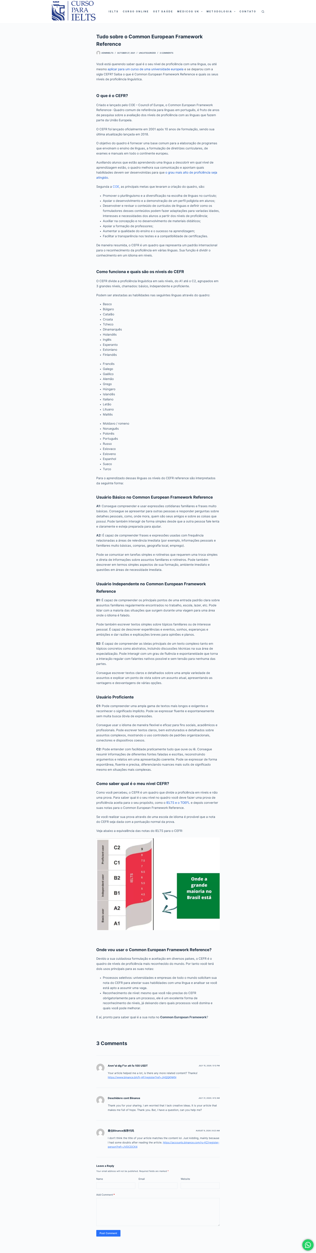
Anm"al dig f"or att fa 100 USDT (128, 1065)
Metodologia (219, 11)
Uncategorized (147, 53)
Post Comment (108, 1233)
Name (99, 1178)
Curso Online (136, 11)
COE (116, 187)
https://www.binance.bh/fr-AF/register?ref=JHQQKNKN (142, 1077)
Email (142, 1178)
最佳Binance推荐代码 (121, 1130)
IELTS (114, 11)
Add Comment (105, 1194)
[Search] (263, 11)
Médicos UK (188, 11)
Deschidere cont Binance (124, 1098)
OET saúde (163, 11)
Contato (247, 11)
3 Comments (166, 53)
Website (185, 1178)
